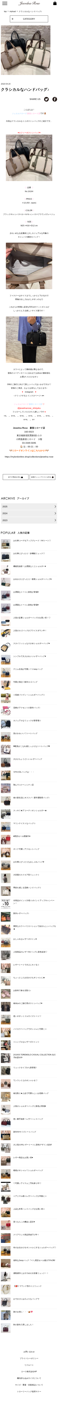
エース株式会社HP (29, 1371)
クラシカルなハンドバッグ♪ (30, 11)
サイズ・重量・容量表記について (29, 1385)
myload (13, 11)
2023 (4, 520)
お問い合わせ (29, 1352)
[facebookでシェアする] (54, 99)
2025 (4, 506)
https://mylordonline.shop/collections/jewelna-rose (29, 457)
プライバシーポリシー (29, 1358)
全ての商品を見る (14, 477)
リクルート (29, 1365)
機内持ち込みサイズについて (29, 1378)
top (5, 11)
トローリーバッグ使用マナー (29, 1391)
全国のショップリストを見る (41, 477)
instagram (29, 392)
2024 (4, 513)
